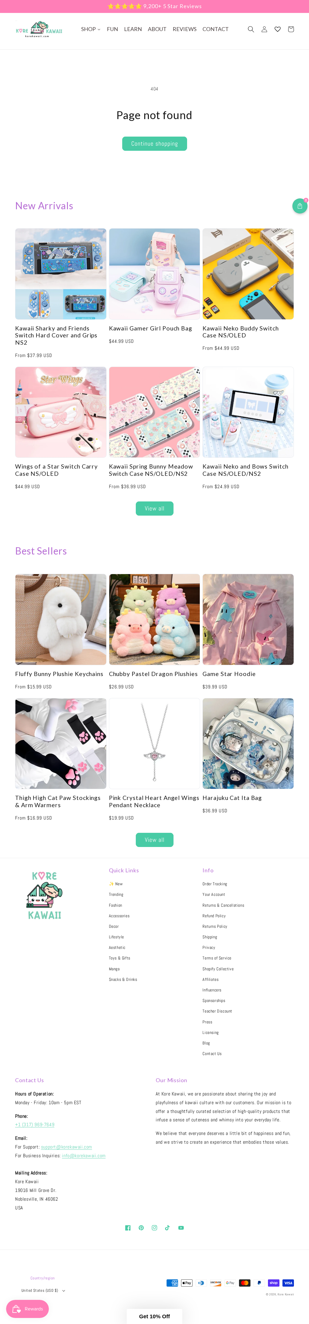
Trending (116, 894)
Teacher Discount (217, 1011)
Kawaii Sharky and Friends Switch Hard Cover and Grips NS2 (56, 335)
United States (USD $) (39, 1290)
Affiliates (210, 979)
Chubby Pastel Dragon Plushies (153, 673)
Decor (114, 926)
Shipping (209, 937)
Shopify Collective (218, 969)
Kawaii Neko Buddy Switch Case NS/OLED (240, 332)
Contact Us (211, 1053)
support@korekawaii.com (66, 1147)
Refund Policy (214, 915)
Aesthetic (117, 947)
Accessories (119, 915)
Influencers (211, 990)
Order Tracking (214, 883)
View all (154, 508)
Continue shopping (154, 143)
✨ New (116, 883)
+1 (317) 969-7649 (34, 1124)
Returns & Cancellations (223, 905)
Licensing (210, 1032)
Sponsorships (213, 1000)
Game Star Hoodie (229, 673)
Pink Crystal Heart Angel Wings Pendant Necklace (154, 801)
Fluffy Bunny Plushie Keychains (59, 673)
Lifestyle (116, 937)
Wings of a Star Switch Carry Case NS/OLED (56, 470)
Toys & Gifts (119, 958)
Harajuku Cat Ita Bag (232, 797)
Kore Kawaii (286, 1294)
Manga (114, 969)
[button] (251, 29)
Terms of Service (216, 958)
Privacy (208, 947)
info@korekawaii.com (83, 1155)
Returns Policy (214, 926)
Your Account (213, 894)
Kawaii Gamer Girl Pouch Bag (150, 328)
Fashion (115, 905)
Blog (206, 1043)
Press (207, 1022)
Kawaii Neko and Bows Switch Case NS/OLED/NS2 (245, 470)
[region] (154, 6)
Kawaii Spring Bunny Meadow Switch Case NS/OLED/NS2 (151, 470)
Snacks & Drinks (123, 979)
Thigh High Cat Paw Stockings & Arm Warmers (58, 801)
